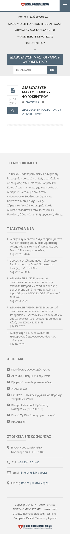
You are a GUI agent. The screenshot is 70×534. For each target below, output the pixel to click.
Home (22, 16)
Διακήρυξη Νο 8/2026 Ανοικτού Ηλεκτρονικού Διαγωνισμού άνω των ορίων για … (33, 336)
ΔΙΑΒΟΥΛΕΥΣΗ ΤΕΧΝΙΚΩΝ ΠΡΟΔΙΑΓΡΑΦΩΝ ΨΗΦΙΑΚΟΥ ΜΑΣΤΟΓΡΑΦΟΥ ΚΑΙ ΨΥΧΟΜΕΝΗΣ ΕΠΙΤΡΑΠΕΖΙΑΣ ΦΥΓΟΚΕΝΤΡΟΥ (35, 33)
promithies (32, 102)
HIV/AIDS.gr (18, 421)
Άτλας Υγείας (19, 388)
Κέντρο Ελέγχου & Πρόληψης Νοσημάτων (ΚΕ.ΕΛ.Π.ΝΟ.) (29, 407)
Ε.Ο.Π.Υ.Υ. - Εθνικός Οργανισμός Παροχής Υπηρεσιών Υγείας (36, 396)
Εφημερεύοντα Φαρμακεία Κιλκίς (31, 382)
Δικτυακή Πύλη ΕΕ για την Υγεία (30, 376)
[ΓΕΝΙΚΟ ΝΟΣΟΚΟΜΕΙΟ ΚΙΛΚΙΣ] (35, 4)
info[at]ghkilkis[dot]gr (34, 472)
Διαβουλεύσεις (39, 16)
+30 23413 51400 (28, 462)
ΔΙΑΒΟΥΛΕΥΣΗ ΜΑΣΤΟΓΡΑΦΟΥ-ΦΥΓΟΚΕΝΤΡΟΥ (36, 92)
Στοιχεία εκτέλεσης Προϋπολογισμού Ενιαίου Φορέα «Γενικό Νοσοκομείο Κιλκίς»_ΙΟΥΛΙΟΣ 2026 (33, 264)
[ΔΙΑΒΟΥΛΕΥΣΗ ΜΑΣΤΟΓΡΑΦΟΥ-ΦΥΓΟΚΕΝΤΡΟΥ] (13, 90)
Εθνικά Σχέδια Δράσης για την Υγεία (33, 415)
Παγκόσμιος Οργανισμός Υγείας (30, 369)
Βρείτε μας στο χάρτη (35, 483)
